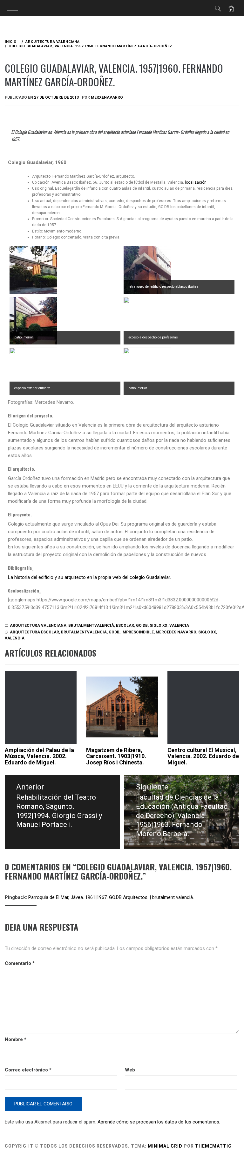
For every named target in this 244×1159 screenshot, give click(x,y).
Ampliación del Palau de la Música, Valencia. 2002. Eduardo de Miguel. (39, 756)
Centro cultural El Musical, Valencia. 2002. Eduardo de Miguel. (203, 756)
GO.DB (142, 625)
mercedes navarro (176, 632)
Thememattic (213, 1146)
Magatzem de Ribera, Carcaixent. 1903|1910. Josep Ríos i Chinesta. (116, 756)
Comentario (20, 963)
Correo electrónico (28, 1070)
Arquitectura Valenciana (38, 625)
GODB (114, 632)
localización (196, 182)
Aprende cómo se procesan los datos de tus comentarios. (159, 1122)
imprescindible (137, 632)
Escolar (125, 625)
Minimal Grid (165, 1146)
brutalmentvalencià (91, 625)
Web (130, 1070)
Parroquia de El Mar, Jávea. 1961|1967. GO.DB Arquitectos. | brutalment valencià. (111, 897)
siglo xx (158, 625)
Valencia (179, 625)
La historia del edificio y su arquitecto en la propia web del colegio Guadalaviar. (89, 577)
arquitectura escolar (34, 632)
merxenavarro (107, 97)
